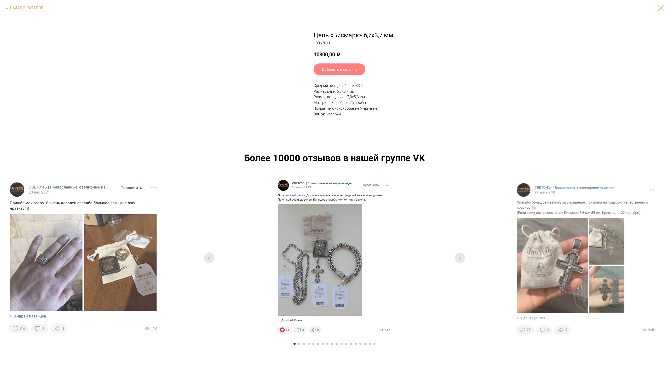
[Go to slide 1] (294, 344)
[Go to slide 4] (309, 344)
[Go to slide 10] (337, 344)
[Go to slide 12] (346, 344)
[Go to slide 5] (313, 344)
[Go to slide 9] (332, 344)
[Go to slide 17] (370, 344)
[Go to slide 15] (360, 344)
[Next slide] (460, 257)
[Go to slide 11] (342, 344)
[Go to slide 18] (374, 344)
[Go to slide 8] (327, 344)
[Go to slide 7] (323, 344)
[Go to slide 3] (304, 344)
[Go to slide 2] (299, 344)
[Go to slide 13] (351, 344)
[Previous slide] (209, 257)
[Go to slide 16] (365, 344)
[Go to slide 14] (356, 344)
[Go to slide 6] (318, 344)
